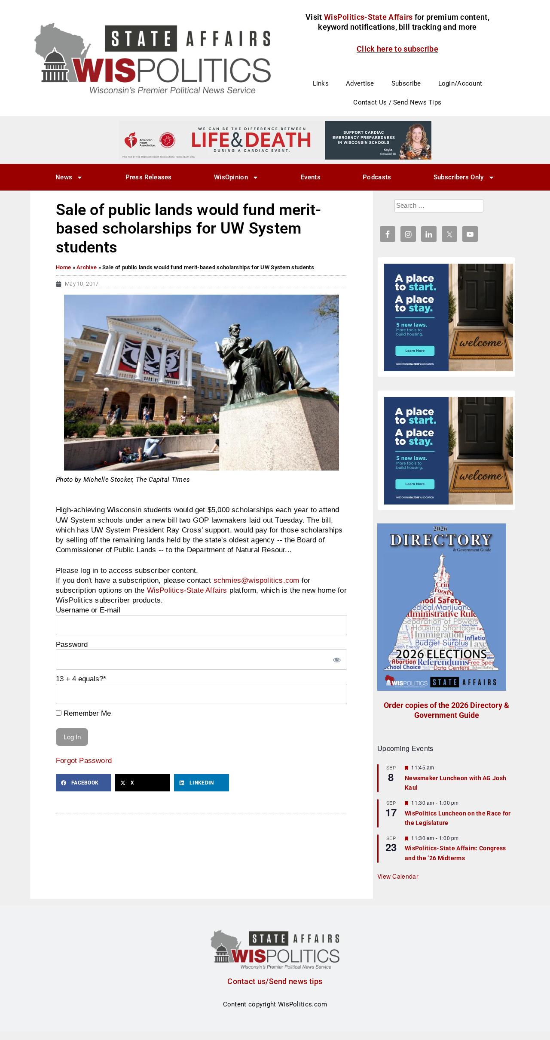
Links (321, 83)
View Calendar (398, 876)
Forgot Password (84, 760)
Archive (86, 267)
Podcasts (377, 177)
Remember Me (86, 713)
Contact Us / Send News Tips (397, 102)
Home (63, 267)
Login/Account (460, 83)
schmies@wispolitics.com (256, 580)
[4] (275, 140)
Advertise (360, 83)
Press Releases (148, 177)
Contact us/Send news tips (275, 981)
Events (311, 177)
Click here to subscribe (397, 48)
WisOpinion (231, 177)
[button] (83, 782)
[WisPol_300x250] (448, 317)
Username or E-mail (88, 610)
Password (72, 644)
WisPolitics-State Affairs (187, 590)
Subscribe (406, 83)
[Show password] (336, 659)
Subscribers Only (459, 177)
